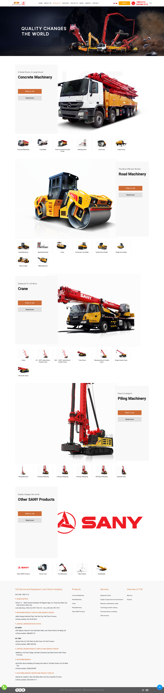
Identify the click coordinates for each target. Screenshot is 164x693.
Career (88, 3)
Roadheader (101, 574)
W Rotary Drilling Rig (102, 476)
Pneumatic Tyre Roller (82, 252)
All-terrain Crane (23, 375)
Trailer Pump (121, 149)
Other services (104, 615)
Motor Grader (23, 266)
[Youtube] (147, 690)
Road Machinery (23, 252)
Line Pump (101, 149)
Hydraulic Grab (121, 476)
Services (65, 3)
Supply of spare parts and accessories (111, 599)
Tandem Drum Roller (101, 252)
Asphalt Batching (43, 252)
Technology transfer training (108, 607)
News (82, 3)
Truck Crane (82, 360)
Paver (62, 252)
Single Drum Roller (121, 252)
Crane (23, 360)
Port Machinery (62, 574)
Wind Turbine (82, 574)
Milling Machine (43, 266)
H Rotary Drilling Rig (82, 476)
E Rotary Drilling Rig (62, 476)
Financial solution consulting (108, 611)
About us (47, 3)
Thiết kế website (87, 690)
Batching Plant (82, 149)
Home (41, 3)
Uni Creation (100, 690)
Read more (30, 98)
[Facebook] (143, 690)
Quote (124, 3)
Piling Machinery (23, 476)
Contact (95, 3)
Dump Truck (43, 574)
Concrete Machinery (23, 149)
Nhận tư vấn (29, 91)
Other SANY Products (23, 574)
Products (57, 3)
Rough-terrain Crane (121, 360)
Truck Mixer (42, 149)
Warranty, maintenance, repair (109, 603)
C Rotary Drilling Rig (43, 476)
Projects (74, 3)
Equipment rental (105, 595)
